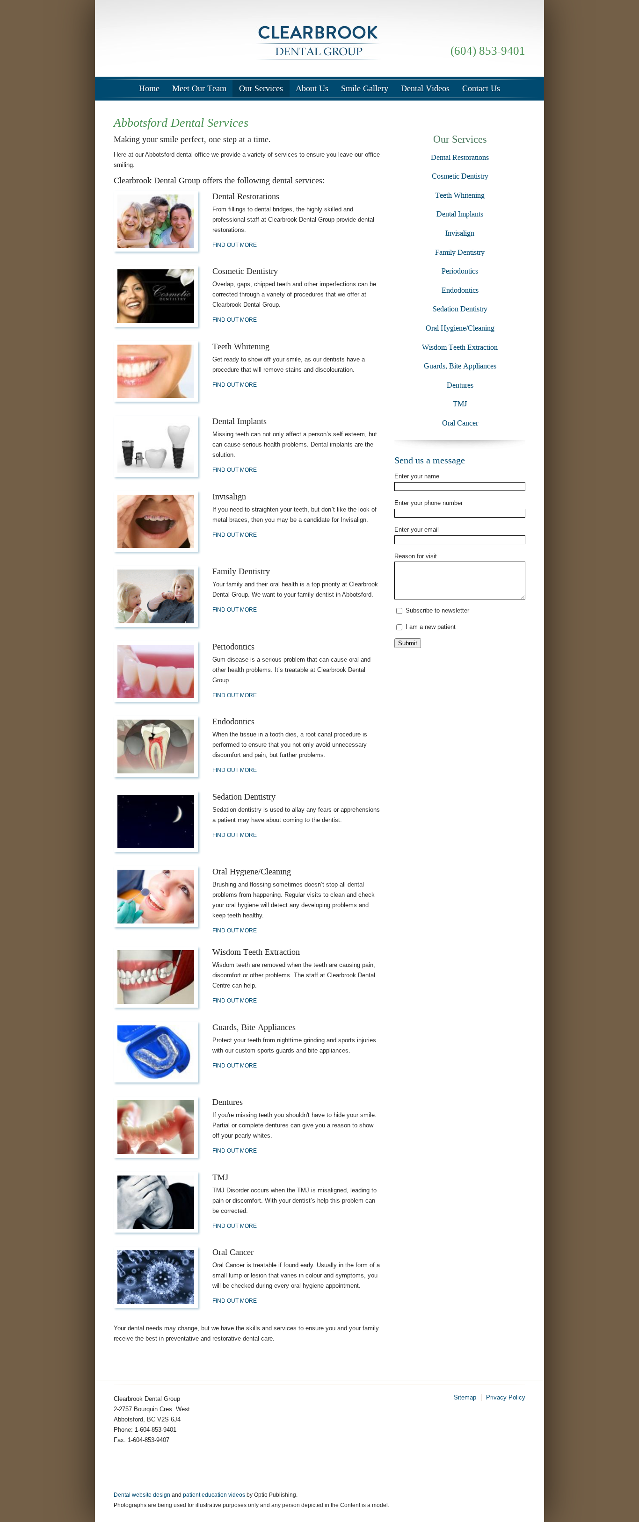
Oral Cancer (460, 423)
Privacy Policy (505, 1397)
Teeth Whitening (460, 195)
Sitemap (465, 1397)
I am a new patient (431, 626)
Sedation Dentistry (460, 309)
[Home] (319, 40)
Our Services (261, 88)
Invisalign (459, 233)
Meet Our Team (199, 88)
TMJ (460, 404)
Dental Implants (459, 214)
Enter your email (416, 529)
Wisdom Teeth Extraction (460, 347)
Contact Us (481, 88)
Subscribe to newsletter (437, 610)
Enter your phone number (428, 502)
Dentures (460, 385)
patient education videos (214, 1495)
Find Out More (234, 245)
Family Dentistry (460, 252)
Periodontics (460, 271)
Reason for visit (415, 556)
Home (149, 88)
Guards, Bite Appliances (460, 366)
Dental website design (142, 1495)
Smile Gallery (364, 88)
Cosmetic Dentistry (460, 176)
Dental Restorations (460, 157)
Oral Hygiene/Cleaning (460, 328)
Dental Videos (425, 88)
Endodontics (460, 290)
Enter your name (416, 476)
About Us (312, 88)
